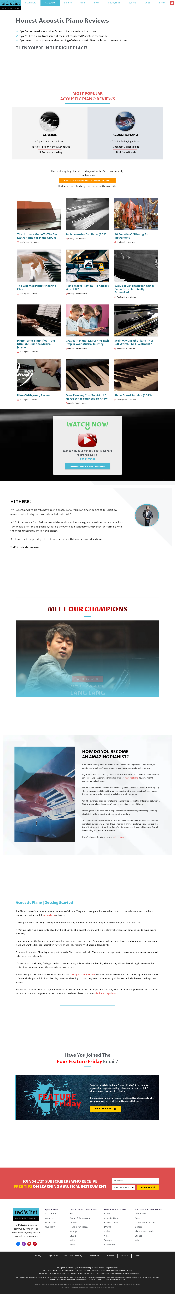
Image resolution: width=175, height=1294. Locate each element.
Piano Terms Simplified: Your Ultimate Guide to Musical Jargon (36, 344)
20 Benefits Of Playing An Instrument (131, 236)
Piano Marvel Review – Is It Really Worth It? (87, 287)
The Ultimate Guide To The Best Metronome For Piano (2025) (38, 236)
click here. (119, 837)
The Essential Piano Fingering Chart (36, 287)
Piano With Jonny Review (33, 395)
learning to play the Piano (82, 974)
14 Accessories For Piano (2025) (87, 234)
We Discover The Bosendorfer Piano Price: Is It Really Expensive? (134, 289)
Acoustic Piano (131, 778)
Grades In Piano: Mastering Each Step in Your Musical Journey (87, 342)
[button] (172, 3)
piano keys (49, 915)
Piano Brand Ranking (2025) (133, 395)
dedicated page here (105, 993)
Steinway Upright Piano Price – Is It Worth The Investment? (134, 342)
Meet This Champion (87, 674)
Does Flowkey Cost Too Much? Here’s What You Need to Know (86, 397)
